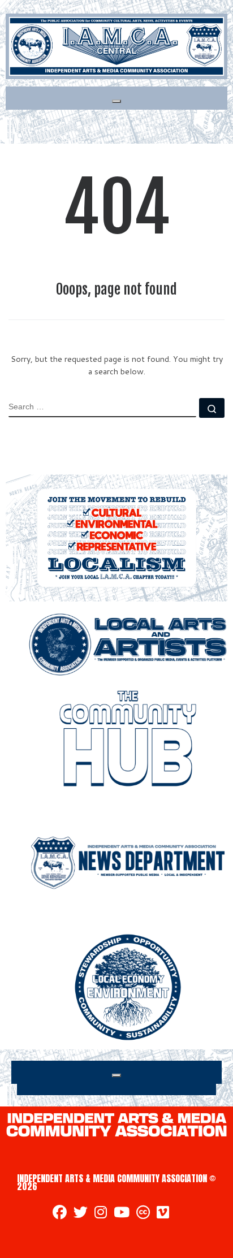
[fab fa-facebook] (60, 1214)
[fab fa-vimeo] (163, 1214)
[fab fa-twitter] (81, 1214)
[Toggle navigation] (116, 101)
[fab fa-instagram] (100, 1214)
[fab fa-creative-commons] (143, 1214)
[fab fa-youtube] (122, 1214)
